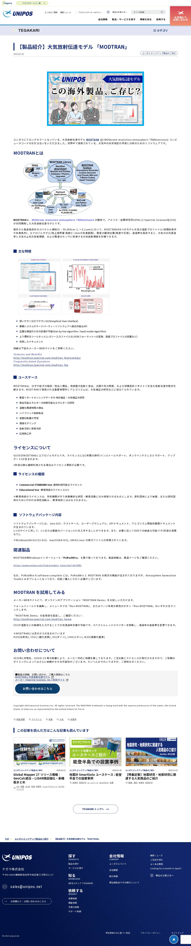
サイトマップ (177, 932)
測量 (22, 786)
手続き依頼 (73, 907)
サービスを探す (75, 868)
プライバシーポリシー (151, 932)
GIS (18, 786)
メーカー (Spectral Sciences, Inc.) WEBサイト (40, 679)
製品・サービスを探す (124, 19)
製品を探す (73, 864)
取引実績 (113, 876)
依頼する (161, 19)
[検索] (162, 12)
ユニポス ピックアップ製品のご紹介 (159, 53)
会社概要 (113, 870)
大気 (61, 719)
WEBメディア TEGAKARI (80, 883)
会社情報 (103, 19)
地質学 (73, 719)
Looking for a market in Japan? (165, 868)
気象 (50, 719)
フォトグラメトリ (49, 786)
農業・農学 (133, 782)
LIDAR (27, 786)
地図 (33, 786)
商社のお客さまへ (120, 12)
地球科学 (82, 782)
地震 (111, 782)
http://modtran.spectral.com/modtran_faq (40, 365)
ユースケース (92, 782)
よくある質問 (156, 864)
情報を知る (146, 19)
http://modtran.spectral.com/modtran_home (42, 619)
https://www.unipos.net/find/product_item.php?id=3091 (47, 565)
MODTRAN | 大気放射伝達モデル (32, 677)
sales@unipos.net (26, 886)
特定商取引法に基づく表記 (118, 932)
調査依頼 (72, 903)
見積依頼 (72, 898)
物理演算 (20, 719)
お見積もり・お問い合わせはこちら (28, 901)
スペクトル (36, 719)
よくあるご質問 (51, 12)
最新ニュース (65, 12)
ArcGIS (61, 786)
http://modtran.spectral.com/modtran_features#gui (47, 358)
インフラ (20, 789)
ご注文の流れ (156, 859)
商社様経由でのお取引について (124, 882)
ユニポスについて (117, 864)
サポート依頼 (74, 911)
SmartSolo (104, 782)
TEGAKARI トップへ (93, 809)
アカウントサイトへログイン (89, 12)
